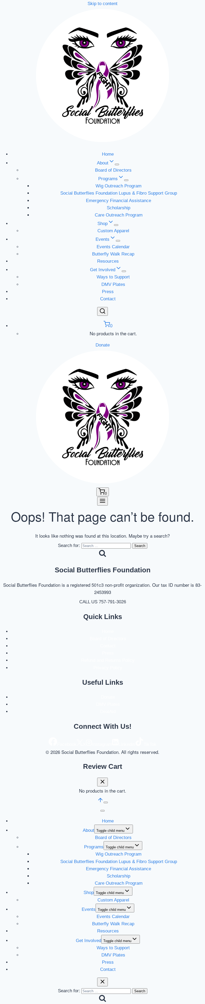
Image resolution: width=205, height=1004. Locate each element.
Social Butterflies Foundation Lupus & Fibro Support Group (118, 193)
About (88, 830)
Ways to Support (113, 276)
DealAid (108, 711)
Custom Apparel (113, 230)
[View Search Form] (102, 311)
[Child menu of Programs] (126, 180)
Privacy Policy (107, 667)
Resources (108, 261)
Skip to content (102, 3)
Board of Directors (113, 170)
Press (108, 291)
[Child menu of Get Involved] (124, 271)
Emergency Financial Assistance (118, 200)
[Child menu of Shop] (116, 225)
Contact (108, 298)
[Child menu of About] (117, 164)
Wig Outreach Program (118, 185)
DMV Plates (113, 284)
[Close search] (102, 982)
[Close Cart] (102, 782)
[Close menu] (102, 811)
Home (108, 154)
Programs (94, 846)
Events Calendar (113, 246)
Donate (103, 345)
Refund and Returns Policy (108, 660)
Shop (89, 892)
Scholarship (118, 207)
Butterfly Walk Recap (113, 254)
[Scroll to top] (100, 801)
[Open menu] (102, 501)
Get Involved (88, 940)
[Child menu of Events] (118, 241)
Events (89, 909)
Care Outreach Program (119, 215)
